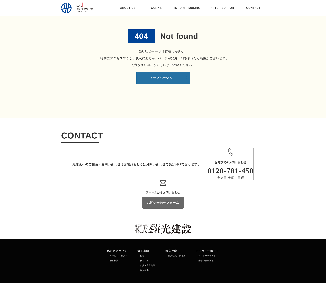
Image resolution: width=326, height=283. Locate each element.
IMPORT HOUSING (187, 7)
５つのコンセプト (118, 255)
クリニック (145, 260)
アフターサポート (207, 255)
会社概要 (114, 260)
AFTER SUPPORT (223, 7)
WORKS (156, 7)
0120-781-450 (231, 170)
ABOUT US (128, 7)
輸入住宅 (144, 270)
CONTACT (253, 7)
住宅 (142, 255)
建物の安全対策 (206, 260)
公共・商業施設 (147, 265)
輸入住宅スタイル (177, 255)
